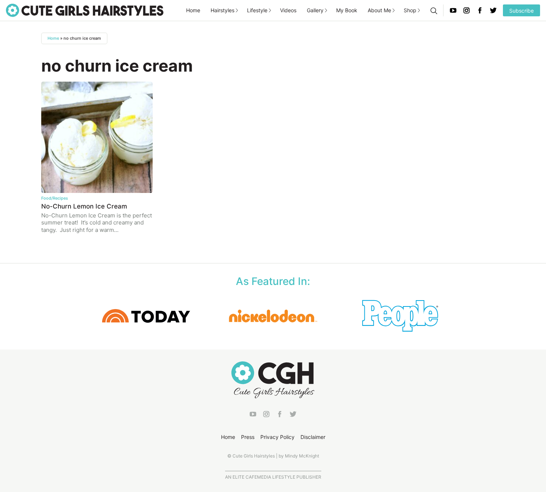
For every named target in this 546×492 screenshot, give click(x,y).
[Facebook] (480, 10)
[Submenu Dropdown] (237, 10)
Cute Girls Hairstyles (84, 10)
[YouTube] (453, 10)
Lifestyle (257, 10)
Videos (288, 10)
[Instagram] (466, 10)
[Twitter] (493, 10)
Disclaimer (312, 437)
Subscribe (521, 10)
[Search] (433, 10)
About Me (379, 10)
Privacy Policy (277, 437)
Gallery (315, 10)
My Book (346, 10)
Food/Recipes (54, 198)
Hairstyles (222, 10)
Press (247, 437)
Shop (410, 10)
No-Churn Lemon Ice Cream (84, 206)
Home (193, 10)
